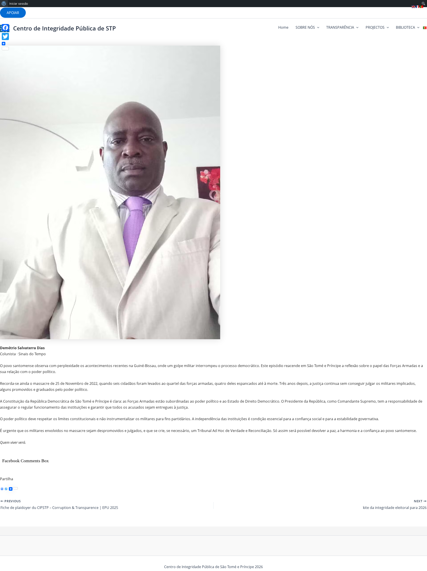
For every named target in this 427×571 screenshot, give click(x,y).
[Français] (418, 6)
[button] (13, 13)
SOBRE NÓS (305, 27)
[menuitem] (4, 3)
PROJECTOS (375, 27)
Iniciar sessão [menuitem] (18, 3)
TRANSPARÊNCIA (340, 27)
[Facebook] (5, 27)
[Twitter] (5, 36)
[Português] (425, 27)
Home (283, 27)
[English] (414, 6)
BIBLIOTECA (405, 27)
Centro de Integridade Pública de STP (64, 28)
